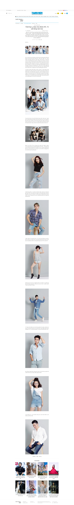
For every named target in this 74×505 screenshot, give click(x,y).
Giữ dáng (22, 23)
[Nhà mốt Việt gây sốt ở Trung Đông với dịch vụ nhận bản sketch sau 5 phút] (42, 487)
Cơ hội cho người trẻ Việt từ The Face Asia (20, 495)
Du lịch (35, 16)
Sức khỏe (27, 16)
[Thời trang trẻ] (19, 20)
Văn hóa (37, 16)
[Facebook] (64, 10)
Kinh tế (22, 16)
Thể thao (42, 16)
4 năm (37, 456)
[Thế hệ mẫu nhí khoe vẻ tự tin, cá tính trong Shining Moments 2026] (42, 468)
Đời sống (24, 16)
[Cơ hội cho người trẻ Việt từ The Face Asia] (20, 487)
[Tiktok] (66, 10)
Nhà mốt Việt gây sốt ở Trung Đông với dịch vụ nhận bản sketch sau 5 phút (42, 495)
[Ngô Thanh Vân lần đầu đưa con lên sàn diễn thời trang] (54, 468)
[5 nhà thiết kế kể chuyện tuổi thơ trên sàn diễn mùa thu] (20, 468)
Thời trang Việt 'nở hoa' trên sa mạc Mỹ (32, 477)
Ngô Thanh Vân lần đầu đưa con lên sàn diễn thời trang (53, 477)
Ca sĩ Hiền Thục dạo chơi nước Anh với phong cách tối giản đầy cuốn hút (31, 495)
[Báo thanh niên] (37, 13)
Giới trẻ (30, 16)
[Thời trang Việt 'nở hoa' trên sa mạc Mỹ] (31, 468)
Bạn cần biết (19, 10)
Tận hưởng (33, 23)
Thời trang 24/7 (17, 23)
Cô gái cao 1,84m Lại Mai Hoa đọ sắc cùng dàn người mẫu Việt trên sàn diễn (53, 495)
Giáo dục (32, 16)
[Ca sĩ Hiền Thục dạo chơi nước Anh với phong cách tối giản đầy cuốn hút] (31, 487)
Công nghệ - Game (45, 16)
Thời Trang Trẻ (28, 30)
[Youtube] (63, 10)
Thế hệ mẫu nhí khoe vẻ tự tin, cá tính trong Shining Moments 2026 (42, 477)
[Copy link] (36, 39)
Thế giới (20, 16)
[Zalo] (67, 10)
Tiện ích (22, 10)
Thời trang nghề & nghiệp (27, 23)
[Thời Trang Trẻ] (26, 30)
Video (50, 16)
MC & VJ (40, 456)
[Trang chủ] (15, 16)
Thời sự (17, 16)
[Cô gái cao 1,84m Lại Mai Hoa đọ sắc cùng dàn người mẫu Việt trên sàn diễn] (54, 487)
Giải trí (39, 16)
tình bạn (34, 456)
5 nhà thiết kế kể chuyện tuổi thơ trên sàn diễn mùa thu (20, 477)
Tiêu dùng (52, 16)
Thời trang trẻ (56, 16)
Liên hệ (25, 10)
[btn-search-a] (9, 13)
